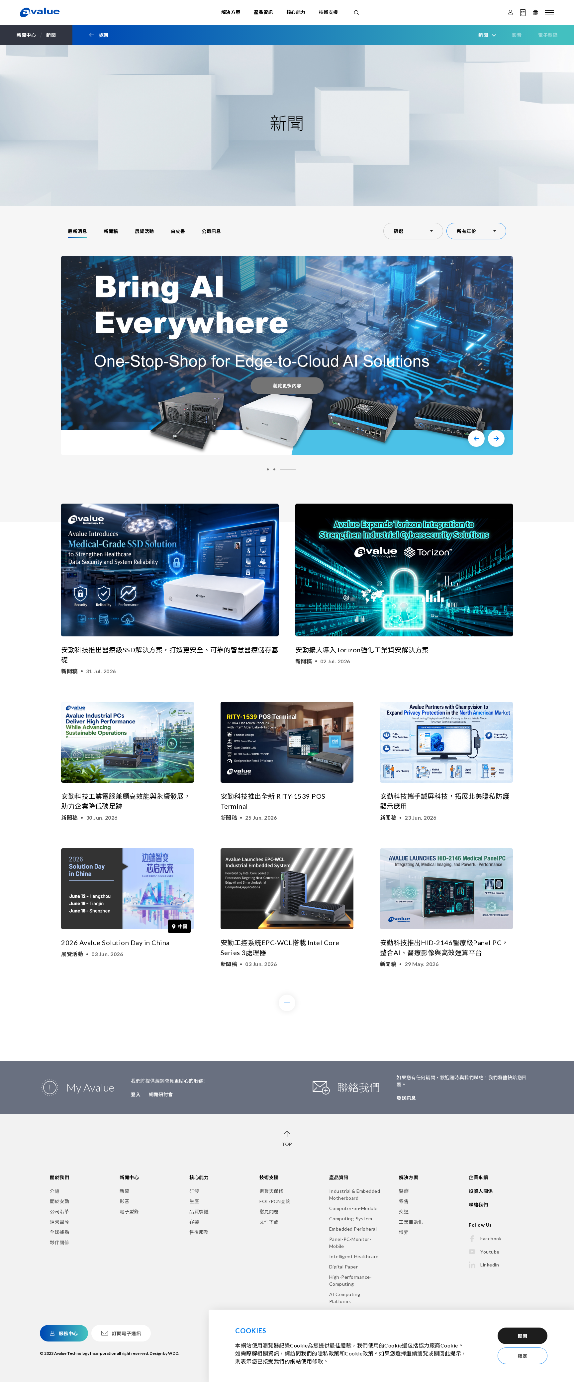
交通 (404, 1211)
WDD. (173, 1353)
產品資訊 (263, 12)
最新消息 (77, 231)
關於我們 (59, 1177)
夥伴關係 (59, 1242)
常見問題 (269, 1211)
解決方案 (230, 12)
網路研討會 (161, 1094)
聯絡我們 (478, 1204)
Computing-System (350, 1218)
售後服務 (199, 1232)
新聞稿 (111, 231)
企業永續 (478, 1177)
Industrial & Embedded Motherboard (354, 1194)
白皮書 (178, 231)
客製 (194, 1222)
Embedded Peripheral (353, 1229)
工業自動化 (411, 1222)
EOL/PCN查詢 (275, 1201)
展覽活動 (144, 231)
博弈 (404, 1232)
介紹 (54, 1191)
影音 (517, 35)
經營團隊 (59, 1222)
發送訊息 (406, 1098)
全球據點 (59, 1232)
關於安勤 (59, 1201)
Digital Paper (343, 1266)
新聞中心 (129, 1177)
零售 (404, 1201)
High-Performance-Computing (350, 1280)
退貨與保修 (271, 1191)
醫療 (404, 1191)
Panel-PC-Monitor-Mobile (350, 1242)
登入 (136, 1094)
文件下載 (269, 1222)
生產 (194, 1201)
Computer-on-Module (353, 1208)
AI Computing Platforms (344, 1297)
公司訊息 (211, 231)
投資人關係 (481, 1191)
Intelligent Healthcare (354, 1256)
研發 (194, 1191)
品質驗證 (199, 1211)
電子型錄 (547, 35)
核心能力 (296, 12)
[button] (476, 438)
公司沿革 (59, 1211)
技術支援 (328, 12)
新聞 (124, 1191)
